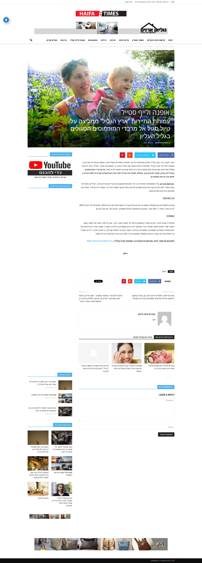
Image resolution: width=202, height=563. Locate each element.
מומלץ (164, 271)
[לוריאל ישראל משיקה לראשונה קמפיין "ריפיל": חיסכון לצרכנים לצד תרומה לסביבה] (94, 353)
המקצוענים (93, 40)
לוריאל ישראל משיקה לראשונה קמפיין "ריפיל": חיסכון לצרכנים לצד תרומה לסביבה (95, 368)
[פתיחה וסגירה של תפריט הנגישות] (6, 20)
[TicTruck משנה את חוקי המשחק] (65, 398)
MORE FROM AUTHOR (142, 337)
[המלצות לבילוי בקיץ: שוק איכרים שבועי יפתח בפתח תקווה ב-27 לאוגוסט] (38, 463)
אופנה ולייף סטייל (77, 40)
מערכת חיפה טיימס (161, 143)
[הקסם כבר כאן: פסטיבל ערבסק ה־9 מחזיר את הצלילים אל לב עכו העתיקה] (65, 385)
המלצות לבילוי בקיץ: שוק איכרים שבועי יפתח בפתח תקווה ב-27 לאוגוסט (39, 475)
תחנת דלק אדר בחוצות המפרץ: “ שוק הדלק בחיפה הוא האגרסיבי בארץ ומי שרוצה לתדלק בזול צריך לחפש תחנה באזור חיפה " (100, 298)
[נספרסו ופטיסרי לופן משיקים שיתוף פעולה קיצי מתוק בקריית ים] (159, 353)
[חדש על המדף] (38, 489)
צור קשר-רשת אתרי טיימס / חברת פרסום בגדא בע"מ (151, 2)
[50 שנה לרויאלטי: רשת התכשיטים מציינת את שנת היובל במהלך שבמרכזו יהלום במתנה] (127, 353)
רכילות (104, 40)
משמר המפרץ (138, 40)
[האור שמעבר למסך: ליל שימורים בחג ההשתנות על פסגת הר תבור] (65, 411)
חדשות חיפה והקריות (156, 40)
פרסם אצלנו (128, 2)
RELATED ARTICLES (164, 337)
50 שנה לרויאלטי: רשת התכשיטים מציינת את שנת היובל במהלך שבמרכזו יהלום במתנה (127, 368)
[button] (31, 40)
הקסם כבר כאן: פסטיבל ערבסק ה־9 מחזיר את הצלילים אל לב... (40, 449)
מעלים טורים (52, 40)
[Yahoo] (152, 320)
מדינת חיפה (124, 40)
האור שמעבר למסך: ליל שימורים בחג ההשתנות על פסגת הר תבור (62, 449)
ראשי (170, 40)
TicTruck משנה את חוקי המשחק (43, 395)
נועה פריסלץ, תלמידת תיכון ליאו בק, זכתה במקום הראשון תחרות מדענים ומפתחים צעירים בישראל (153, 297)
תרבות (113, 40)
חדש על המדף (43, 498)
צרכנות (63, 40)
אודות (172, 2)
